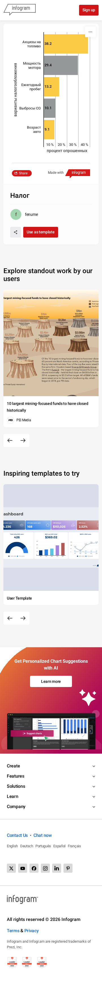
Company (16, 806)
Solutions (16, 786)
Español (59, 846)
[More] (90, 32)
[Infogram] (19, 10)
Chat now (42, 835)
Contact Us (17, 835)
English (12, 846)
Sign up (88, 10)
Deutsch (26, 846)
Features (15, 776)
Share (23, 173)
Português (43, 846)
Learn (12, 796)
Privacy (31, 930)
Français (74, 846)
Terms (13, 930)
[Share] (15, 232)
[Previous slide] (10, 440)
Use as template (41, 232)
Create (13, 766)
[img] (66, 44)
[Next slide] (23, 440)
